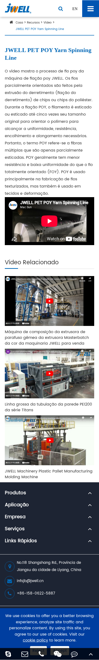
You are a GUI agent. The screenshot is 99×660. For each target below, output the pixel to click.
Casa (19, 22)
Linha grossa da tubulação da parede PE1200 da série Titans (48, 407)
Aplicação (17, 505)
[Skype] (8, 654)
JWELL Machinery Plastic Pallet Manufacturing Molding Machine (49, 474)
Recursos (33, 22)
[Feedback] (74, 654)
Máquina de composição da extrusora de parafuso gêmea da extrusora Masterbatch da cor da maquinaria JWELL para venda (47, 337)
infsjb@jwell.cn (30, 581)
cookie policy (35, 640)
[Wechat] (58, 654)
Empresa (15, 517)
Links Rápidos (21, 541)
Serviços (15, 529)
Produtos (15, 493)
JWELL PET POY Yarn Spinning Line (40, 29)
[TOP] (90, 654)
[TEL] (41, 654)
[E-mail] (25, 654)
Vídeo (47, 22)
